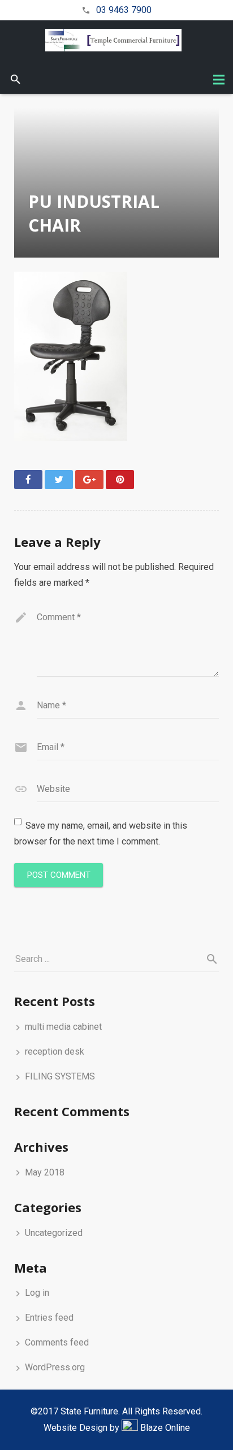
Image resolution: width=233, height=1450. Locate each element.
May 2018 (44, 1172)
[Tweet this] (59, 479)
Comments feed (57, 1342)
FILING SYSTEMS (60, 1076)
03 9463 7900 (124, 10)
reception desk (54, 1051)
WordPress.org (55, 1367)
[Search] (15, 80)
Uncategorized (54, 1232)
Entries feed (49, 1317)
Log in (37, 1292)
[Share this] (28, 479)
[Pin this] (120, 479)
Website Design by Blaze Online (117, 1427)
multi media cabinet (63, 1026)
